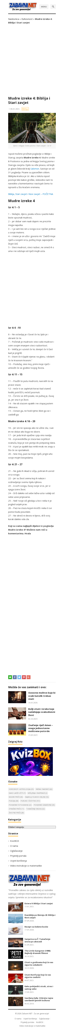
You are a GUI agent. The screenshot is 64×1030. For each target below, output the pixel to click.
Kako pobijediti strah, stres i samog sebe (39, 987)
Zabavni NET (27, 1013)
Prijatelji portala (18, 855)
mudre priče (16, 797)
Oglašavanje (16, 850)
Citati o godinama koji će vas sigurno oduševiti (39, 963)
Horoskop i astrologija (21, 789)
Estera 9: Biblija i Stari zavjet (39, 903)
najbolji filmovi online (37, 797)
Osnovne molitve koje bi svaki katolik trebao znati (41, 695)
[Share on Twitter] (19, 677)
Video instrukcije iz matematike (26, 865)
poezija (13, 801)
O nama (14, 845)
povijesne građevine (44, 805)
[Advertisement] (32, 60)
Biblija (25, 108)
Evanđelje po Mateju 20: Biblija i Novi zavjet (40, 916)
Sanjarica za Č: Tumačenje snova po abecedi (37, 940)
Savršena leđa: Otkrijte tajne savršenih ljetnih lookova (39, 999)
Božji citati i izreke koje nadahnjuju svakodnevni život (41, 712)
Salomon (35, 168)
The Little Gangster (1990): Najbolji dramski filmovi (38, 952)
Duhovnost (27, 18)
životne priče (16, 813)
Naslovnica (13, 18)
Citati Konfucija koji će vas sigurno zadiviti (38, 976)
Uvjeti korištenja (18, 860)
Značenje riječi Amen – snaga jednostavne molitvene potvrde (40, 728)
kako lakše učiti (17, 793)
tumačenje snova (35, 809)
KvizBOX (14, 840)
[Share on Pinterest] (24, 677)
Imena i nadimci (44, 789)
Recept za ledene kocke (36, 926)
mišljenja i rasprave (37, 793)
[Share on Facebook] (15, 677)
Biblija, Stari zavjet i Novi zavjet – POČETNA (30, 193)
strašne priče (16, 809)
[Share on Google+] (29, 677)
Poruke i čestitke (30, 801)
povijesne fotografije (20, 805)
